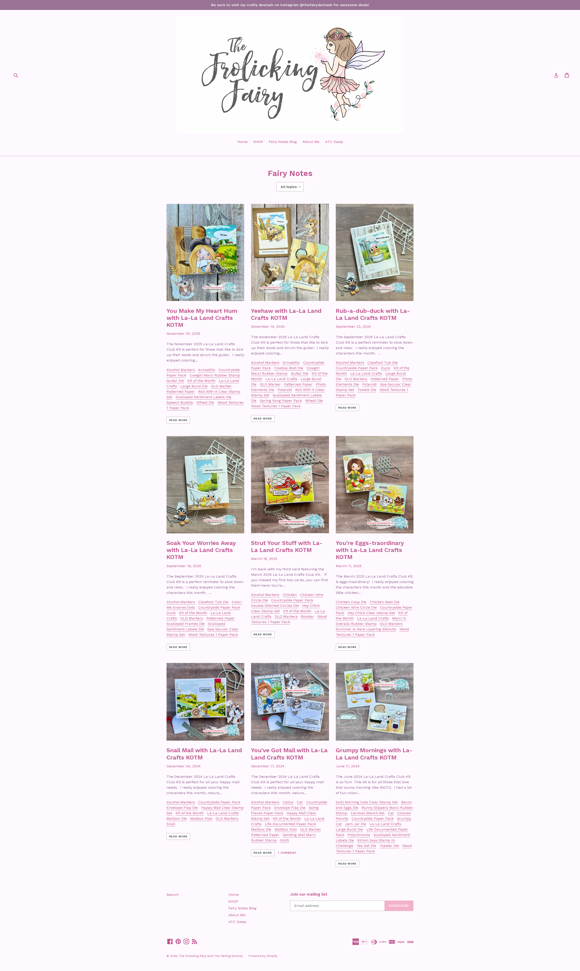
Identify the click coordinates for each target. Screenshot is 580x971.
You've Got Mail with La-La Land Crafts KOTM (289, 754)
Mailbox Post (201, 818)
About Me (310, 142)
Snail (171, 824)
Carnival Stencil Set (367, 813)
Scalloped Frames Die (186, 624)
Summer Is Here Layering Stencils (366, 629)
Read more (178, 420)
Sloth (284, 840)
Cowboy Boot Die (288, 368)
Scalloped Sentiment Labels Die (203, 397)
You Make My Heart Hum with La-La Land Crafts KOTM (202, 317)
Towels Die (367, 390)
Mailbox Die (177, 818)
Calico (288, 802)
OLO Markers (356, 379)
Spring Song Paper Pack (281, 400)
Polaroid (285, 390)
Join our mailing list (308, 894)
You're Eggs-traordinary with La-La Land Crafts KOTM (370, 550)
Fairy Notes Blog (283, 142)
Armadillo (206, 370)
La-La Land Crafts (281, 379)
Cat (300, 802)
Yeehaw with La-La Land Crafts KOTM (286, 314)
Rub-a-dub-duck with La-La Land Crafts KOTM (373, 314)
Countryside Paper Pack (357, 368)
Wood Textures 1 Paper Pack (276, 406)
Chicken (290, 595)
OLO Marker (221, 386)
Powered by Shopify (263, 956)
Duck (385, 368)
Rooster (307, 616)
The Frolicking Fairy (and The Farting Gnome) (211, 956)
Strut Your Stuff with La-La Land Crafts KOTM (286, 546)
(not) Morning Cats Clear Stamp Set (367, 802)
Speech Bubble (180, 402)
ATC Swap (334, 142)
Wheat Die (205, 402)
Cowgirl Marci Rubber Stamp (215, 375)
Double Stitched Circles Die (275, 605)
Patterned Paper (181, 391)
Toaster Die (389, 845)
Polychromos (359, 835)
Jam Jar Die (355, 824)
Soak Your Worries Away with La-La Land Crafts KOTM (201, 550)
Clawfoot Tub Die (382, 362)
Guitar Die (175, 380)
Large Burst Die (194, 386)
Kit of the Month (201, 380)
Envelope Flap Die (182, 807)
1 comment (287, 852)
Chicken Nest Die (384, 602)
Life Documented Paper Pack (290, 824)
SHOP (258, 142)
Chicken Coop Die (351, 602)
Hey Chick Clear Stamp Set (371, 613)
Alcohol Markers (181, 370)
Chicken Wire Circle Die (356, 607)
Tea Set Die (366, 845)
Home (242, 142)
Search (173, 894)
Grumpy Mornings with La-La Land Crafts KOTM (374, 754)
